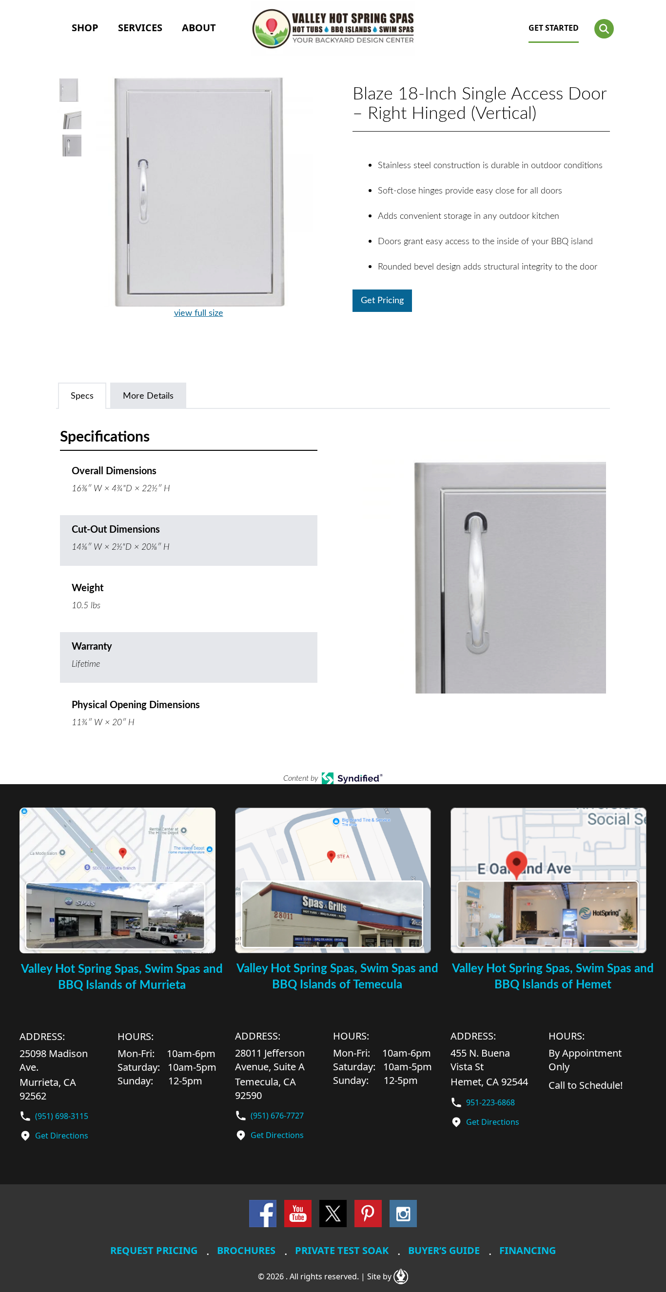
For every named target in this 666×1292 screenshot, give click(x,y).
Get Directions (61, 1135)
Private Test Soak (342, 1250)
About (199, 27)
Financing (527, 1250)
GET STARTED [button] (554, 27)
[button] (604, 29)
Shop (85, 27)
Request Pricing (153, 1250)
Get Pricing (382, 300)
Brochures (246, 1250)
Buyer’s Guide (444, 1250)
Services (140, 27)
